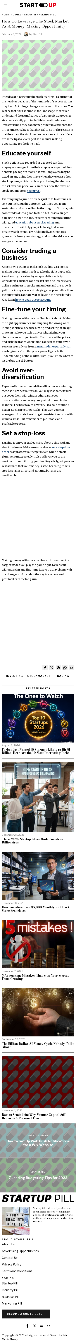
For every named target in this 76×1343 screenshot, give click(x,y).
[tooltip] (45, 667)
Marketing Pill (12, 1303)
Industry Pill (10, 1290)
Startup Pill (10, 1283)
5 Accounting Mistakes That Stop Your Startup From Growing (35, 977)
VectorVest (33, 190)
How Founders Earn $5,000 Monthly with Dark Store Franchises (36, 909)
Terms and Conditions (17, 1271)
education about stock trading (34, 222)
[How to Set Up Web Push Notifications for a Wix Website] (38, 1140)
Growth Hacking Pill (40, 14)
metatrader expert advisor (54, 346)
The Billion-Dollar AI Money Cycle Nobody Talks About (38, 1045)
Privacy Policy (11, 1264)
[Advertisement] (38, 520)
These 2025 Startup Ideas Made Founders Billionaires (32, 841)
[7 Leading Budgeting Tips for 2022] (38, 1175)
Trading (62, 675)
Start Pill (37, 34)
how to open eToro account (33, 299)
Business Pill (10, 1297)
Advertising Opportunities (20, 1251)
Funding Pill (12, 14)
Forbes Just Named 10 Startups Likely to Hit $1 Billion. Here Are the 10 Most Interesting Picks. (36, 751)
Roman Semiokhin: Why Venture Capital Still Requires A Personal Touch (34, 1116)
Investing (14, 675)
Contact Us (10, 1258)
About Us (8, 1244)
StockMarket (39, 675)
